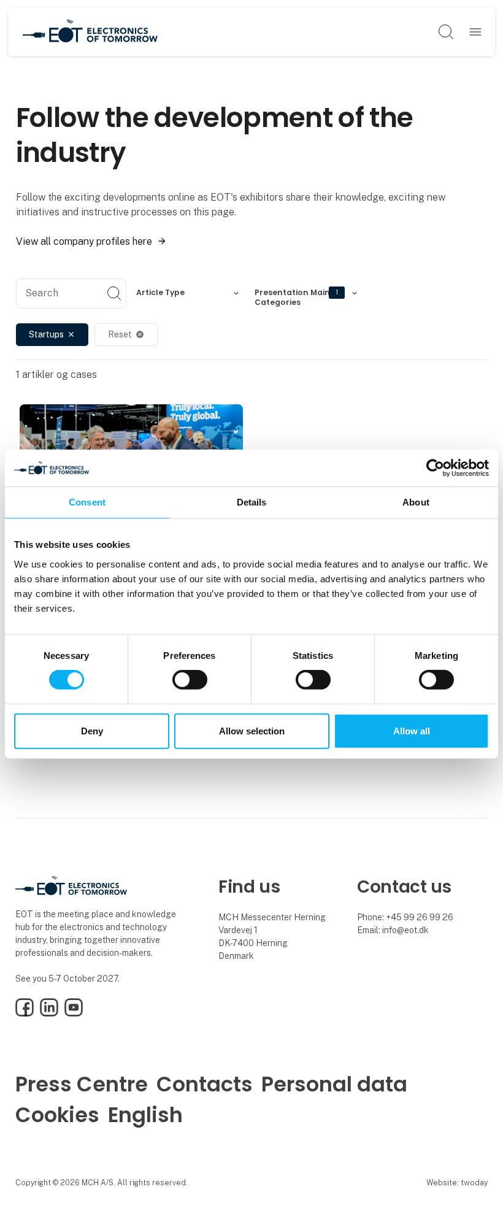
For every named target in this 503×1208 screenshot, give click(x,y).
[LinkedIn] (49, 1013)
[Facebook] (24, 1013)
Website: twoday (457, 1182)
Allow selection (252, 731)
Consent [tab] (87, 501)
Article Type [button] (160, 292)
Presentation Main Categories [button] (296, 295)
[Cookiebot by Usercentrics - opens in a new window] (435, 467)
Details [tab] (252, 501)
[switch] (189, 680)
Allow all (411, 731)
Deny (92, 731)
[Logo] (90, 32)
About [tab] (415, 501)
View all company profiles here (84, 241)
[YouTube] (73, 1013)
